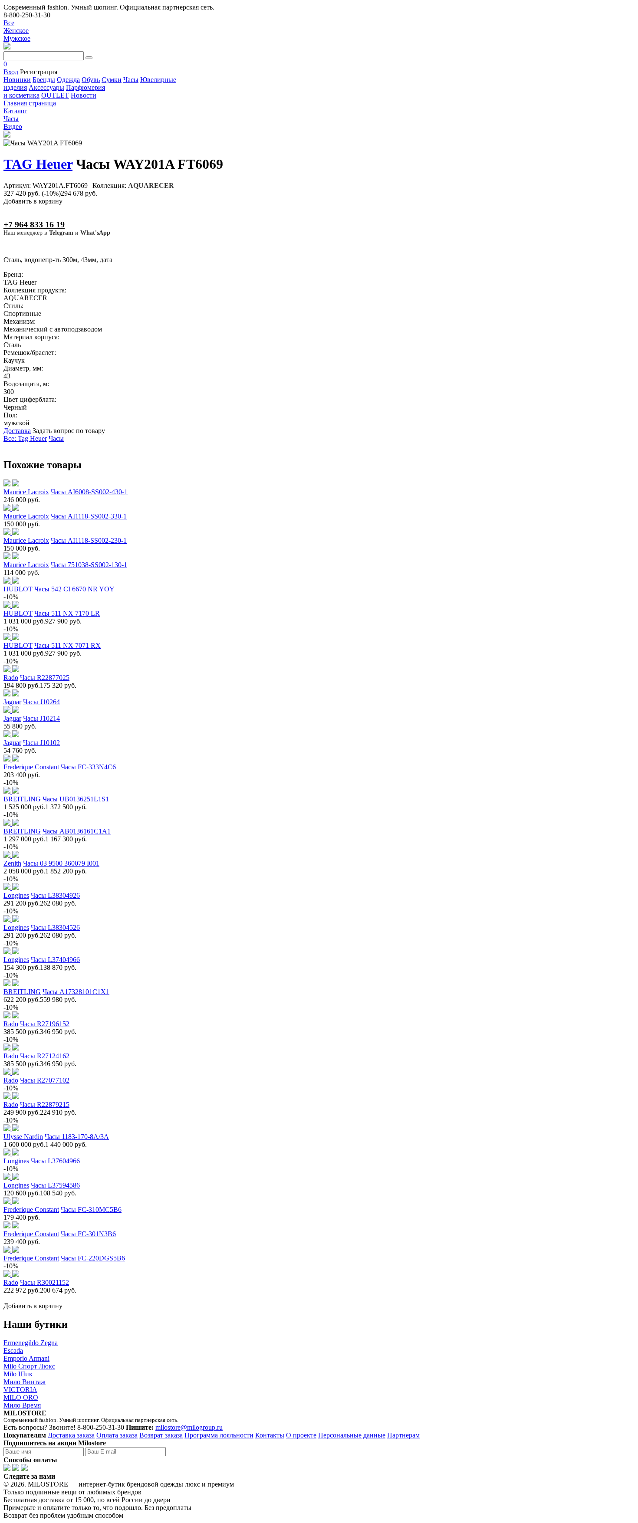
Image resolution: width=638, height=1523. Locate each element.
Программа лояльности (218, 1435)
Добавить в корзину (32, 201)
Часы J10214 (41, 718)
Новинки (17, 79)
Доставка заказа (71, 1435)
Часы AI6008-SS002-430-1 (89, 492)
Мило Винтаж (24, 1381)
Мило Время (22, 1405)
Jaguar (12, 702)
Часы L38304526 (55, 927)
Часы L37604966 (55, 1161)
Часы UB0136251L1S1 (76, 799)
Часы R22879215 (44, 1104)
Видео (12, 126)
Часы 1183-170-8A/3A (77, 1136)
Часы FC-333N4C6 (88, 767)
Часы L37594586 (55, 1185)
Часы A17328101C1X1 (76, 991)
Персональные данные (351, 1435)
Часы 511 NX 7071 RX (67, 645)
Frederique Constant (31, 767)
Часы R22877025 (44, 677)
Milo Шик (18, 1374)
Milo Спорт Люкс (29, 1366)
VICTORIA (20, 1389)
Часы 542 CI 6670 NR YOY (74, 589)
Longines (16, 895)
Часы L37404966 (55, 959)
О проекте (301, 1435)
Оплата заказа (117, 1435)
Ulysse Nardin (23, 1136)
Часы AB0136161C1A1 (77, 831)
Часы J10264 (41, 702)
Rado (10, 677)
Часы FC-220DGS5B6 (93, 1258)
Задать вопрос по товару (69, 430)
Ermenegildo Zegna (30, 1342)
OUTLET (55, 95)
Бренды (44, 79)
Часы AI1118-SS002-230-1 (89, 540)
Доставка (17, 430)
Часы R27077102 (44, 1080)
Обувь (91, 79)
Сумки (112, 79)
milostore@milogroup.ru (189, 1427)
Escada (13, 1350)
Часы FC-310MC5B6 (91, 1209)
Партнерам (403, 1435)
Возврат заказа (161, 1435)
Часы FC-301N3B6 (88, 1233)
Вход (10, 71)
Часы (130, 79)
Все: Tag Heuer (25, 438)
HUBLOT (18, 589)
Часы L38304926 (55, 895)
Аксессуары (46, 87)
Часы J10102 (41, 742)
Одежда (68, 79)
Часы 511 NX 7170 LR (67, 613)
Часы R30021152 (44, 1282)
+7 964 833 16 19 (34, 224)
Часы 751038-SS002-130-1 (89, 564)
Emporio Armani (26, 1358)
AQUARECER (151, 185)
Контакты (269, 1435)
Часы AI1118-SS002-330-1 (89, 516)
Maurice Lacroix (26, 492)
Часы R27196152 (44, 1023)
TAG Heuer (37, 164)
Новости (83, 95)
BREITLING (22, 799)
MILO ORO (20, 1397)
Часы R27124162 (44, 1056)
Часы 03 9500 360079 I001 (61, 863)
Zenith (12, 863)
